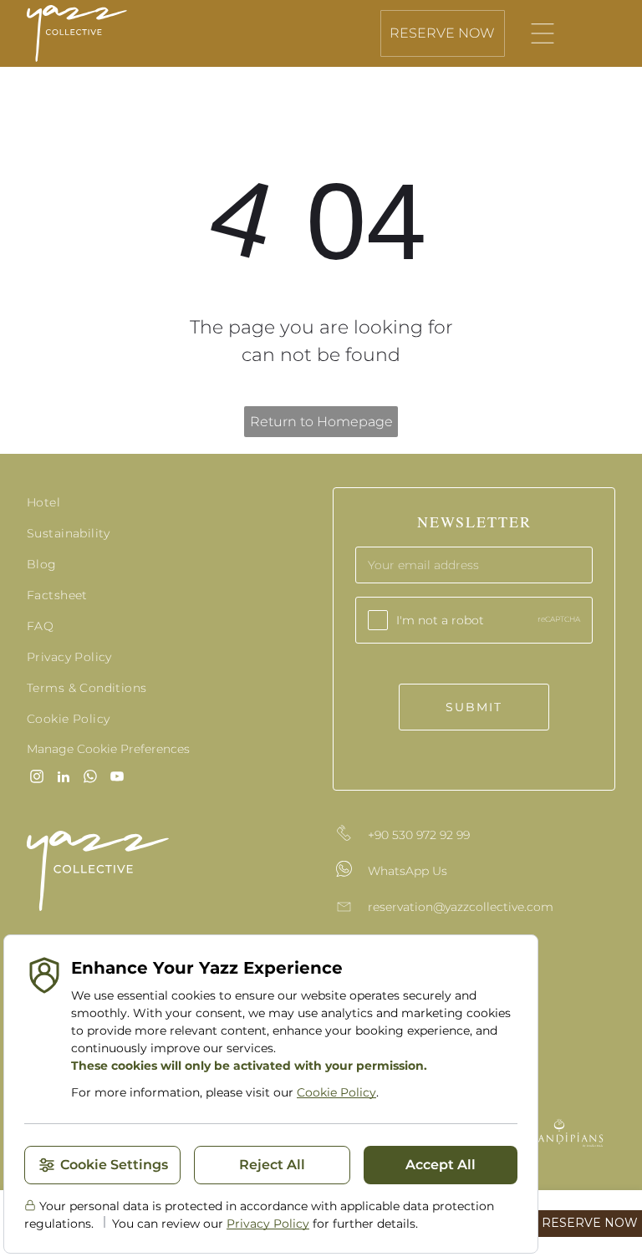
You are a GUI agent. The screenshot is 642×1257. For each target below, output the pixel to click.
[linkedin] (64, 778)
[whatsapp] (90, 778)
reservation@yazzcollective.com (460, 906)
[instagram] (37, 778)
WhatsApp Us (407, 870)
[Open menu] (542, 33)
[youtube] (117, 778)
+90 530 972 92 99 (419, 834)
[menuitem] (168, 502)
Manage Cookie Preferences (108, 748)
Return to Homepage (321, 422)
